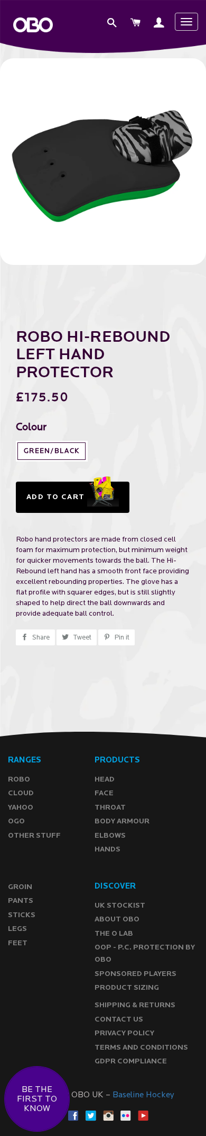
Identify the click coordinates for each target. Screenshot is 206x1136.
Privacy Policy (124, 1032)
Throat (110, 807)
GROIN (20, 886)
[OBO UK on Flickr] (125, 1115)
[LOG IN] (159, 23)
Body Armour (122, 821)
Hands (107, 849)
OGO (16, 821)
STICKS (21, 914)
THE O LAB (114, 933)
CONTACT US (119, 1019)
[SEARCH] (112, 23)
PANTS (20, 900)
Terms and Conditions (141, 1047)
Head (105, 779)
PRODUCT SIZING (127, 987)
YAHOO (20, 807)
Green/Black (51, 451)
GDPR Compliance (131, 1061)
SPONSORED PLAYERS (135, 973)
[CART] (136, 23)
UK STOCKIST (120, 905)
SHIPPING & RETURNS (135, 1004)
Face (104, 792)
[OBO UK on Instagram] (108, 1115)
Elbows (110, 835)
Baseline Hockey (143, 1094)
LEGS (17, 928)
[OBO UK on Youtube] (143, 1115)
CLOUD (21, 792)
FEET (17, 942)
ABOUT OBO (117, 919)
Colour (31, 427)
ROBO (19, 779)
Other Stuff (34, 835)
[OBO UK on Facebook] (73, 1115)
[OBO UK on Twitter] (91, 1115)
